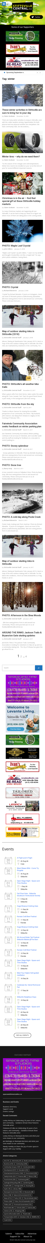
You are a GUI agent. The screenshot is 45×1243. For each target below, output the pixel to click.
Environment (31, 1173)
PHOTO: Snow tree (11, 465)
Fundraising (23, 1179)
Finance (22, 1176)
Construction (28, 1167)
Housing (29, 1186)
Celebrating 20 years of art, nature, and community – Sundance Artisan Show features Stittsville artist (22, 1122)
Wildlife (35, 1217)
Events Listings (8, 1111)
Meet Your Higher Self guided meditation (28, 974)
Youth (7, 1220)
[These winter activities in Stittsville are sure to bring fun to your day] (22, 95)
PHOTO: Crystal (10, 287)
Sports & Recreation (12, 1214)
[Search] (38, 668)
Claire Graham (9, 116)
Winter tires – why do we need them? (21, 156)
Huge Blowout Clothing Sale (27, 906)
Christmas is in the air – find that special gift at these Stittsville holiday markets (21, 201)
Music (7, 1195)
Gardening (27, 1183)
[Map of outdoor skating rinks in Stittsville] (22, 546)
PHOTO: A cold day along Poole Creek (21, 517)
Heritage (18, 1186)
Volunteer (24, 1217)
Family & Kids (10, 1176)
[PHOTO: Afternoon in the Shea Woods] (22, 597)
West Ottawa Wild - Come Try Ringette (28, 869)
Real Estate (9, 1208)
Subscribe (19, 1233)
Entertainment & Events (13, 1173)
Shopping (19, 1211)
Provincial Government (23, 1204)
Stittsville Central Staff (12, 337)
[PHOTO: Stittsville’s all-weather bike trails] (22, 365)
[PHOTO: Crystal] (22, 272)
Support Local (8, 1109)
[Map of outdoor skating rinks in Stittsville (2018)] (22, 316)
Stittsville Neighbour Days (26, 997)
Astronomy (16, 1161)
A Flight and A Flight (24, 858)
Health (8, 1186)
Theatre (26, 1214)
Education (23, 1170)
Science (31, 1208)
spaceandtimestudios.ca (12, 1094)
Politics (7, 1204)
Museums (28, 1192)
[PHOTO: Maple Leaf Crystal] (22, 231)
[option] (23, 72)
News (8, 1198)
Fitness (32, 1176)
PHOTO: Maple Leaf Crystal (16, 245)
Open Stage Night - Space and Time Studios (28, 882)
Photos (8, 1201)
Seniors (8, 1211)
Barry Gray (8, 468)
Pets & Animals (30, 1198)
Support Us (15, 1236)
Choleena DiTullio (9, 1128)
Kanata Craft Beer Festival (27, 916)
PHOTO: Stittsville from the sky (18, 404)
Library (17, 1189)
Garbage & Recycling (12, 1183)
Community (21, 1164)
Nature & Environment (22, 1195)
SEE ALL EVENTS (22, 1035)
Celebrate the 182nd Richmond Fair (28, 986)
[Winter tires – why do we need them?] (22, 142)
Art (6, 1161)
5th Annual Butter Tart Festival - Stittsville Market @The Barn (28, 938)
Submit (8, 1233)
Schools (20, 1208)
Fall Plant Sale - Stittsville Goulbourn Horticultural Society (28, 894)
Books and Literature (32, 1161)
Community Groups (12, 1167)
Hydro (7, 1189)
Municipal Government (13, 1192)
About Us (28, 1236)
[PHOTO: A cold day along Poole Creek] (22, 498)
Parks (17, 1198)
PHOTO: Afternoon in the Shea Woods (21, 615)
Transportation (10, 1217)
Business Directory (10, 1107)
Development (10, 1170)
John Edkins (8, 249)
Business (8, 1164)
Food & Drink (9, 1179)
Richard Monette (10, 290)
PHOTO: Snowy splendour (15, 445)
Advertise (32, 1233)
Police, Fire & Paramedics (24, 1201)
